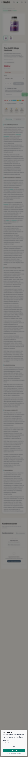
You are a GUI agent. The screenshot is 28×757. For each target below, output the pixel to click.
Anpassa (14, 746)
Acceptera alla (14, 750)
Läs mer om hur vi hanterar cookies (14, 753)
